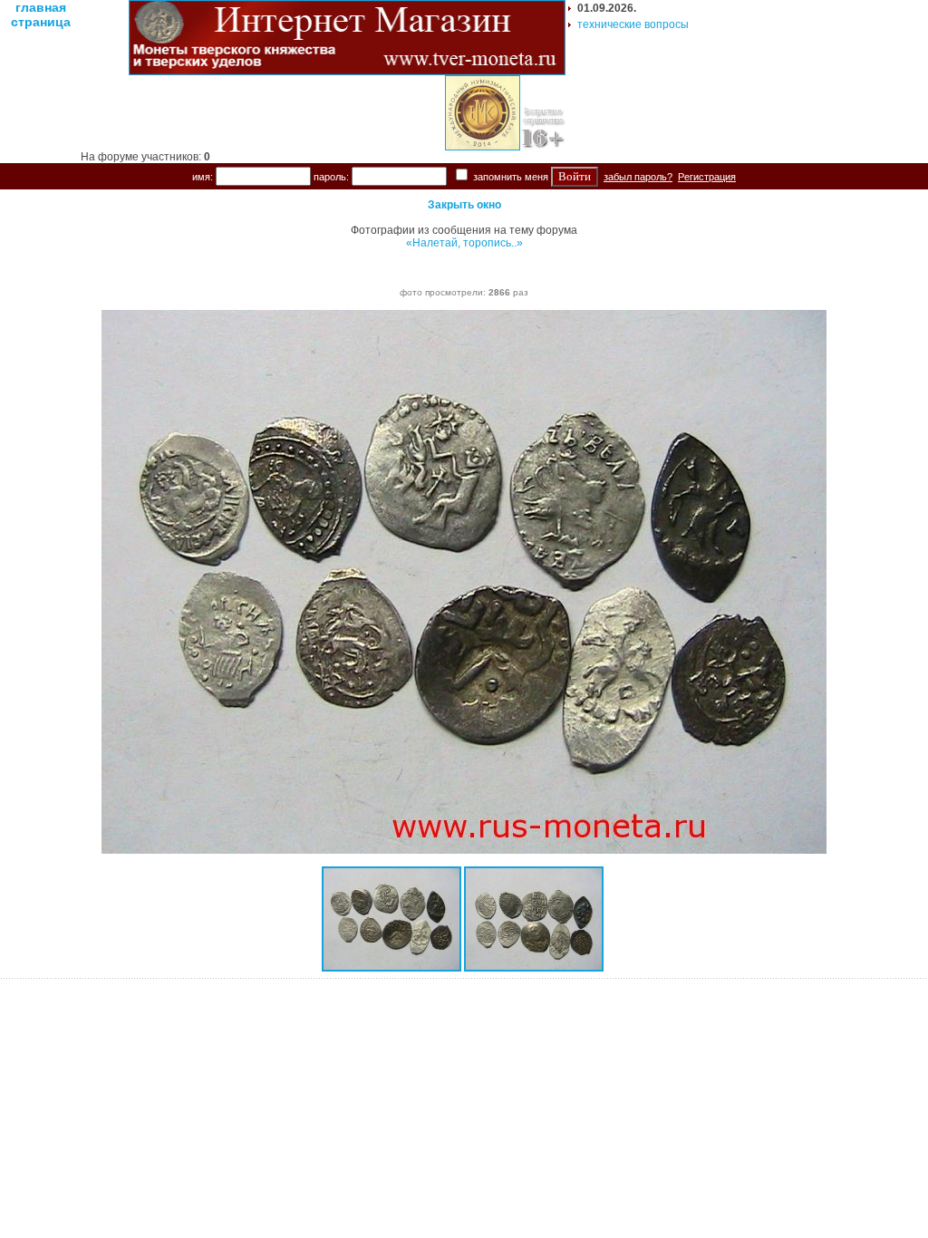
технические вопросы (633, 24)
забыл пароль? (638, 176)
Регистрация (707, 176)
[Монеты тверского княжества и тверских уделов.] (347, 71)
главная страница (41, 14)
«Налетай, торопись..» (464, 243)
